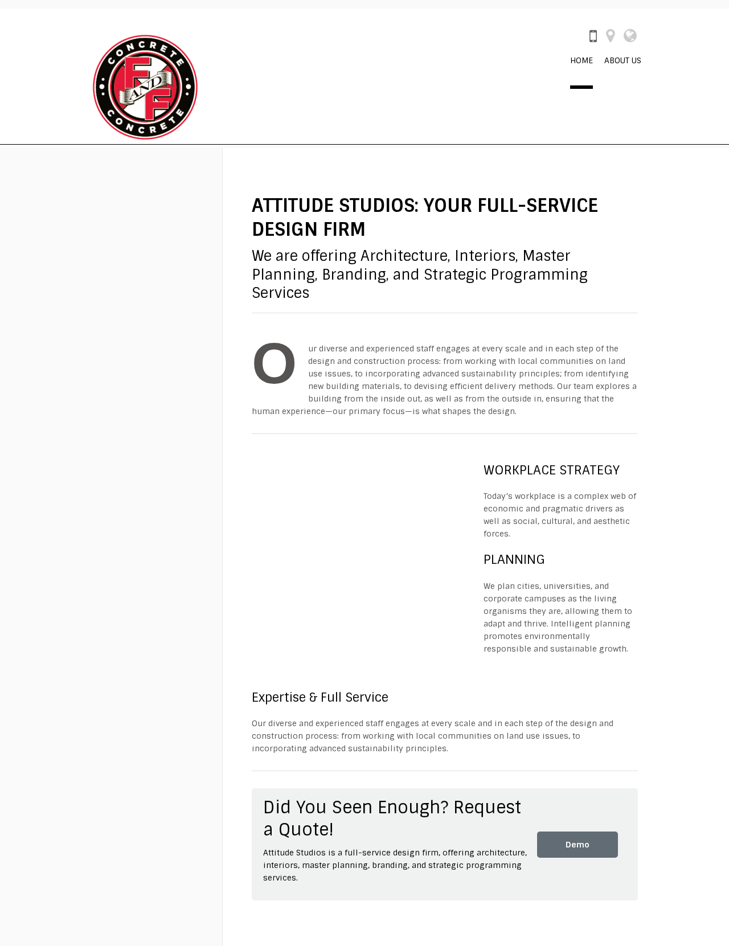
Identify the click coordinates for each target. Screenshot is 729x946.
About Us (622, 60)
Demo (577, 844)
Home (581, 60)
